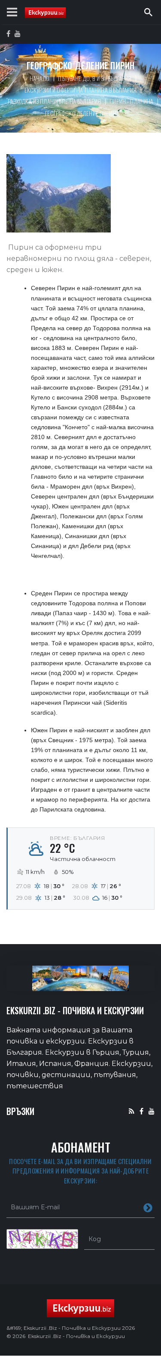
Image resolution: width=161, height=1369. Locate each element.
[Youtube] (152, 1111)
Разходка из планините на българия (54, 100)
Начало (40, 78)
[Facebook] (141, 1111)
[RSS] (131, 1111)
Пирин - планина (131, 100)
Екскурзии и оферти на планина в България (80, 89)
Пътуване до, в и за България (94, 78)
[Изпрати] (148, 1207)
